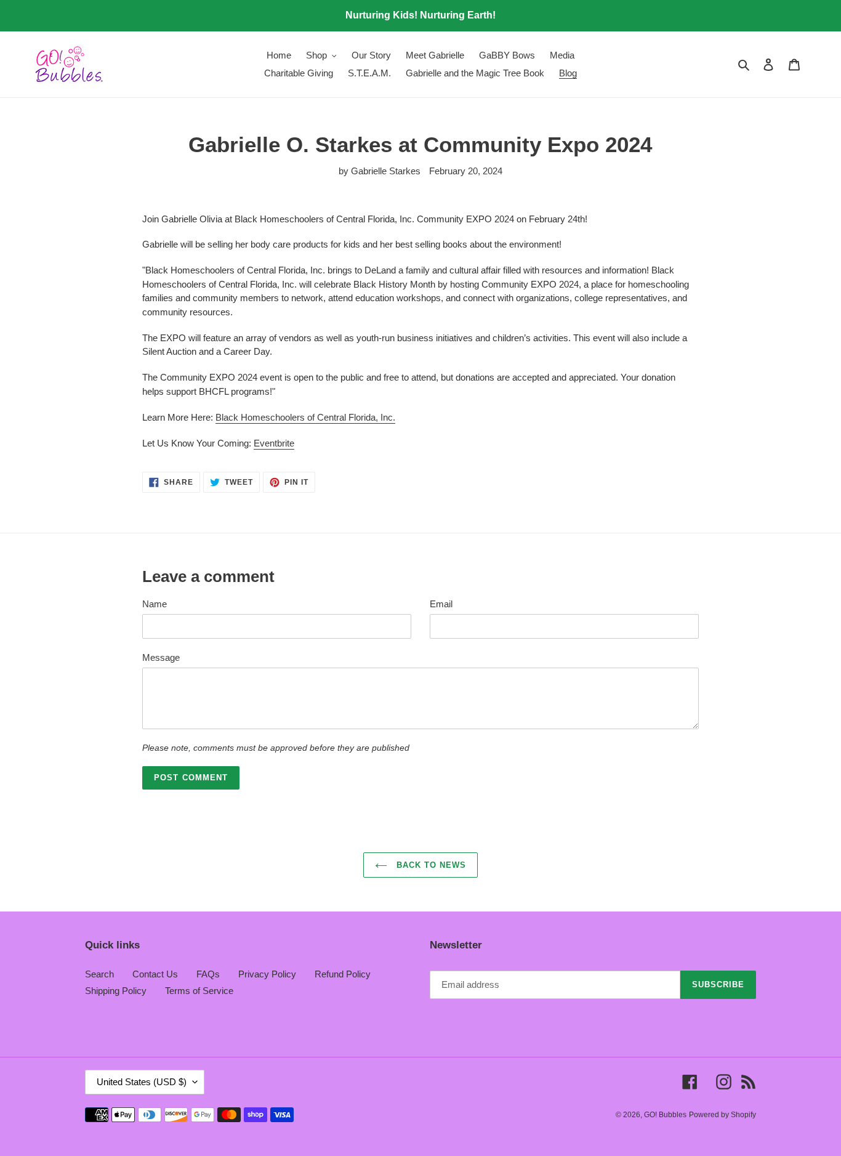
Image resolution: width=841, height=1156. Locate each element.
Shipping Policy (116, 990)
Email (441, 604)
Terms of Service (199, 990)
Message (161, 657)
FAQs (208, 974)
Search (99, 974)
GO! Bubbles (665, 1114)
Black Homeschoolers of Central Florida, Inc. (305, 417)
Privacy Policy (267, 974)
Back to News (430, 865)
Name (154, 604)
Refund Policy (343, 974)
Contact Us (155, 974)
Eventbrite (274, 443)
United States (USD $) (142, 1082)
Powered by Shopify (722, 1114)
